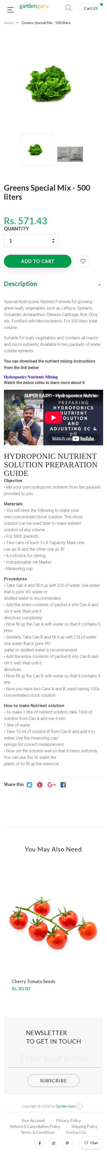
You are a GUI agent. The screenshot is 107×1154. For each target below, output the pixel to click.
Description (20, 283)
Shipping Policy (84, 1126)
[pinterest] (67, 1143)
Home (9, 22)
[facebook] (40, 1143)
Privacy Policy (68, 1120)
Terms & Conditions (38, 1132)
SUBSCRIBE (53, 1080)
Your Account (33, 1120)
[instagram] (53, 1143)
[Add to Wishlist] (83, 261)
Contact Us (76, 1132)
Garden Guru (65, 1106)
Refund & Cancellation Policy (35, 1126)
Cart (91, 8)
